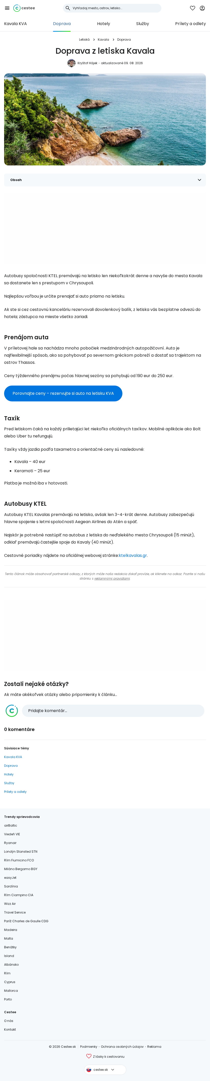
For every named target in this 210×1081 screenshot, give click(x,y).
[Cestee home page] (24, 8)
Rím (7, 973)
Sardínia (11, 886)
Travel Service (15, 912)
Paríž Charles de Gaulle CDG (26, 921)
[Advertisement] (105, 228)
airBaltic (10, 825)
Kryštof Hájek (87, 63)
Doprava (62, 24)
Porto (8, 999)
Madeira (10, 930)
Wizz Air (10, 904)
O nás (8, 1021)
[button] (7, 8)
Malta (8, 938)
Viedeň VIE (12, 834)
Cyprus (9, 982)
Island (9, 956)
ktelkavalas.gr (133, 555)
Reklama (154, 1046)
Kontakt (10, 1029)
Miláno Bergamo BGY (20, 869)
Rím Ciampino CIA (18, 895)
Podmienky (88, 1046)
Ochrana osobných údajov (122, 1046)
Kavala (103, 39)
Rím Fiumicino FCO (19, 860)
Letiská (84, 39)
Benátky (10, 947)
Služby (142, 24)
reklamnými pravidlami (112, 578)
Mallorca (11, 990)
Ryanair (10, 843)
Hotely (103, 24)
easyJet (10, 877)
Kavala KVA (15, 24)
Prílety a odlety (190, 24)
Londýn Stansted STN (20, 851)
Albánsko (11, 964)
